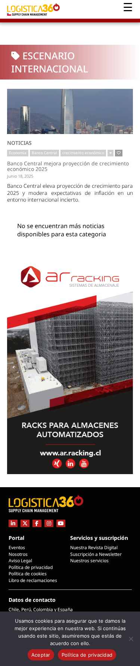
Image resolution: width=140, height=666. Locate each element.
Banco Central (44, 152)
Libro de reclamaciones (33, 580)
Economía (18, 152)
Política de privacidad (31, 567)
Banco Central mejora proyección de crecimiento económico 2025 (68, 166)
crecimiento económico (83, 152)
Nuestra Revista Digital (94, 547)
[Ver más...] (110, 153)
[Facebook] (37, 523)
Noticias (19, 142)
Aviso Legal (20, 560)
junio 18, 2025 (20, 176)
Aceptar (40, 655)
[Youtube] (61, 523)
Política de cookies (28, 573)
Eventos (17, 547)
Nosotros (18, 554)
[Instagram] (49, 523)
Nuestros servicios (89, 560)
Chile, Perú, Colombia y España (41, 609)
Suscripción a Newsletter (96, 554)
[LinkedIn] (13, 523)
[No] (130, 638)
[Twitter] (25, 523)
